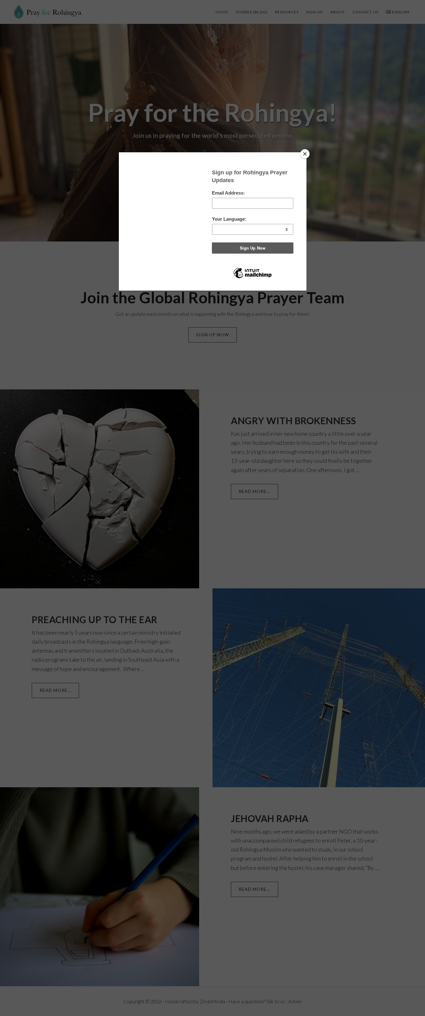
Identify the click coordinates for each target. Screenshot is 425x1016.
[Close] (305, 154)
